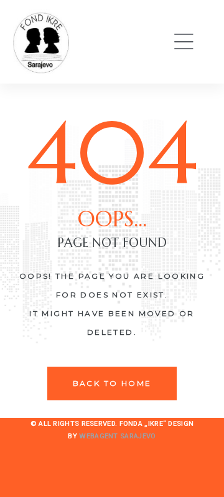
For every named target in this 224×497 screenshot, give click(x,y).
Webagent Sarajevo (117, 436)
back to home (112, 383)
